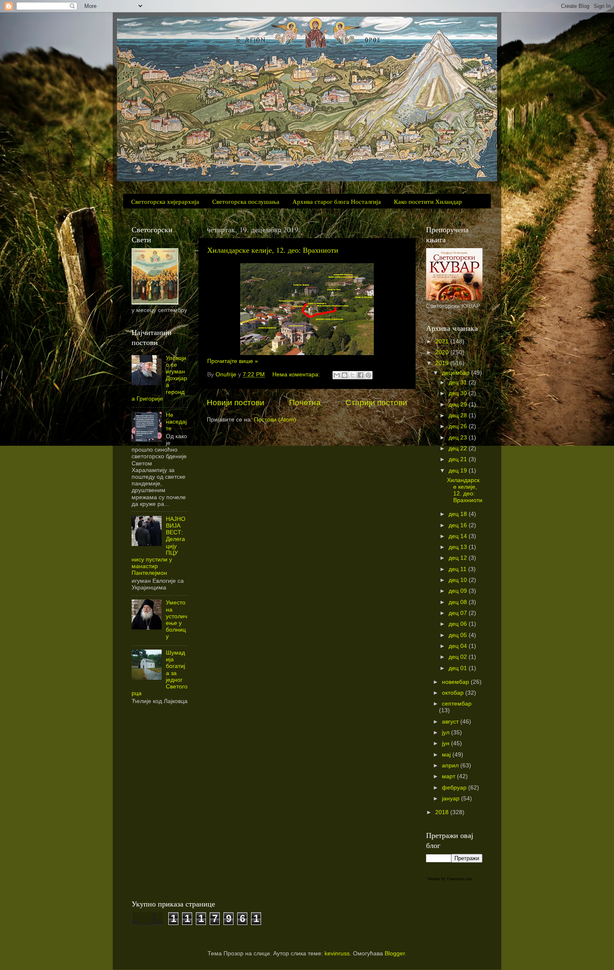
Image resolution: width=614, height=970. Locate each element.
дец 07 (459, 613)
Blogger (395, 953)
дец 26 (459, 426)
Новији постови (235, 402)
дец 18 (459, 514)
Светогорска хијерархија (165, 201)
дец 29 (459, 404)
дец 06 (459, 624)
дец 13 (459, 547)
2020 (442, 352)
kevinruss (337, 953)
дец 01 (459, 668)
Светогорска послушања (245, 201)
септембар (457, 704)
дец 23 (459, 437)
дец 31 (459, 382)
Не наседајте (176, 422)
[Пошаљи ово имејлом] (336, 375)
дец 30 (459, 393)
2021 (442, 341)
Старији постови (376, 402)
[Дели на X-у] (352, 375)
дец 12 (459, 558)
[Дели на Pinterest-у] (368, 375)
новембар (456, 682)
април (451, 765)
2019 (442, 363)
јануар (451, 798)
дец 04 (459, 646)
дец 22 (459, 448)
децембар (456, 373)
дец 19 (459, 470)
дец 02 (459, 657)
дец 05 (459, 635)
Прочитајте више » (232, 361)
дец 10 (459, 580)
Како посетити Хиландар (428, 201)
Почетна (305, 402)
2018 (442, 812)
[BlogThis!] (344, 375)
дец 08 (459, 602)
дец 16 (459, 525)
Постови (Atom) (275, 419)
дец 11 (458, 569)
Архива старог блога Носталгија (336, 201)
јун (446, 743)
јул (446, 732)
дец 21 (459, 459)
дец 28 (459, 415)
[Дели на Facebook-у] (360, 375)
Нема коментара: (297, 374)
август (451, 722)
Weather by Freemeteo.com (449, 878)
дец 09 (459, 591)
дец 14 (459, 536)
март (449, 776)
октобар (453, 693)
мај (447, 755)
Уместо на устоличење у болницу (176, 619)
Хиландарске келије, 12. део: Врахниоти (272, 250)
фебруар (455, 788)
